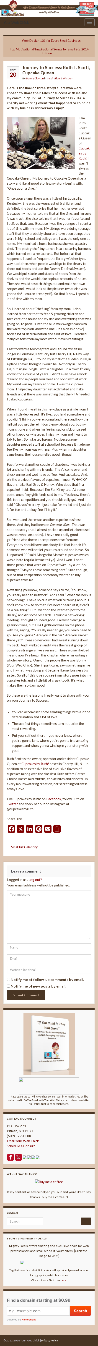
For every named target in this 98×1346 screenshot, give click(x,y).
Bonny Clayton (35, 78)
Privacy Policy (49, 1340)
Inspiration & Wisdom (60, 78)
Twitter (12, 804)
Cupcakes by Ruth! (84, 153)
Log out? (35, 879)
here (63, 1280)
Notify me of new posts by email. (38, 986)
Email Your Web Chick (23, 1141)
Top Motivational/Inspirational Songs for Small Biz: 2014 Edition (49, 51)
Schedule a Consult (21, 1146)
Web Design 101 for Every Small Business (51, 40)
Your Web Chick (16, 22)
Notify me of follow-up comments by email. (47, 979)
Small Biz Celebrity (24, 847)
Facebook (53, 799)
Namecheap (29, 1319)
